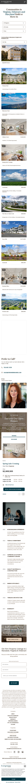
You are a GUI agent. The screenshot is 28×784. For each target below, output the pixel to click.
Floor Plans (13, 730)
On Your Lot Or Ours (13, 737)
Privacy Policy (17, 782)
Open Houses (13, 735)
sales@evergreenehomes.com (12, 372)
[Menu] (25, 2)
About (13, 713)
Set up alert (14, 683)
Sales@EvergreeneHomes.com (14, 748)
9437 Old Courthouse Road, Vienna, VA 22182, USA (14, 476)
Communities (13, 733)
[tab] (14, 435)
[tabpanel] (14, 468)
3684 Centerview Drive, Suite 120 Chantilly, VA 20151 (14, 758)
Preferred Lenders (13, 720)
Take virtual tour (9, 485)
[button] (25, 766)
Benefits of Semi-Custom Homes (13, 739)
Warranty (13, 719)
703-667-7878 (8, 367)
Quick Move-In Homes (13, 732)
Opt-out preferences (10, 782)
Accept (13, 779)
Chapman (11, 466)
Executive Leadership (13, 715)
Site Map (13, 724)
